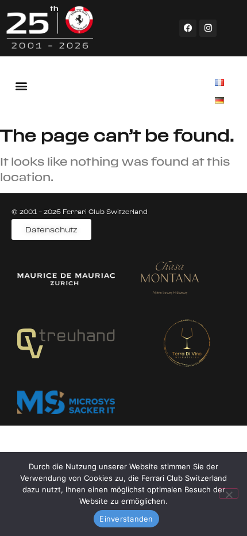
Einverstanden (126, 518)
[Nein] (228, 493)
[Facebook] (187, 28)
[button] (20, 85)
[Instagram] (208, 28)
